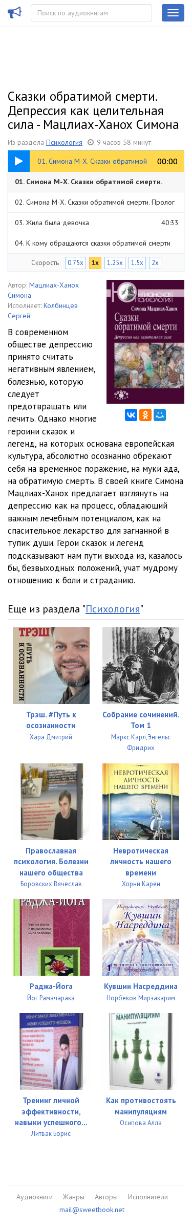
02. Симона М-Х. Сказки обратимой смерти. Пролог (97, 204)
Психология (64, 142)
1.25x (115, 262)
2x (155, 262)
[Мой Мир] (160, 415)
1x (95, 262)
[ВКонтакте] (131, 415)
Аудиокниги (34, 1196)
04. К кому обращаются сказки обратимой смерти (97, 245)
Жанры (73, 1196)
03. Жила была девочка (97, 222)
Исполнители (148, 1196)
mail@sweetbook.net (91, 1209)
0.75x (75, 262)
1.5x (137, 262)
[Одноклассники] (145, 415)
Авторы (106, 1196)
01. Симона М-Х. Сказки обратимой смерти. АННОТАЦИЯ (97, 184)
